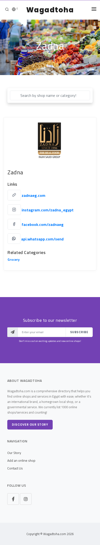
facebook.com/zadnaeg (43, 224)
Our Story (14, 453)
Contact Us (15, 468)
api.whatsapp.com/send (42, 238)
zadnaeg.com (33, 195)
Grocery (14, 260)
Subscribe (79, 332)
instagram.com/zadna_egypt (48, 210)
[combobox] (50, 95)
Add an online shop (21, 460)
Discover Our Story (30, 424)
